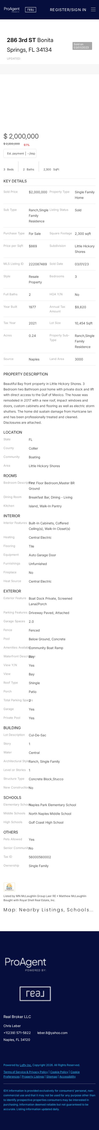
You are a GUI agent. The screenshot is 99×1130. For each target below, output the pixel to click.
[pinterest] (25, 1050)
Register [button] (60, 9)
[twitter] (16, 1050)
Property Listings (33, 1076)
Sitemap (51, 1076)
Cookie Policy (59, 1072)
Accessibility (67, 1076)
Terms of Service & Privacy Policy (25, 1072)
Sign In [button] (78, 9)
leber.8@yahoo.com (52, 1033)
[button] (11, 9)
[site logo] (30, 957)
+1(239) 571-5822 (17, 1033)
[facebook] (6, 1050)
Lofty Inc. (26, 1065)
